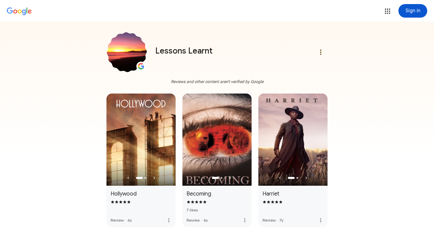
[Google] (19, 11)
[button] (387, 11)
